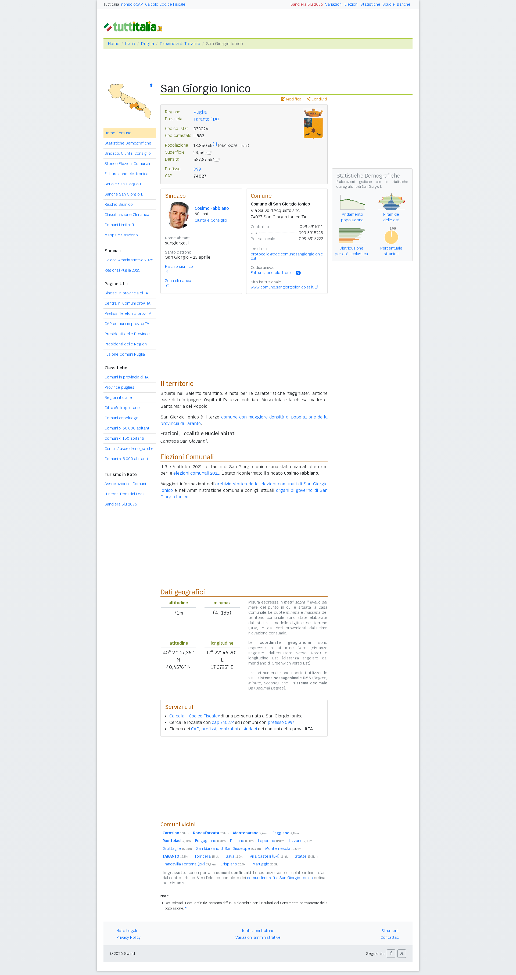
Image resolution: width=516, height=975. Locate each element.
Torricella (208, 856)
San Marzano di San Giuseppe (228, 848)
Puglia (147, 43)
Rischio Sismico (119, 204)
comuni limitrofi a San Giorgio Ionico (280, 877)
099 (197, 169)
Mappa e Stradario (121, 235)
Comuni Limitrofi (119, 224)
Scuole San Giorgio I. (123, 184)
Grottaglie (177, 848)
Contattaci (390, 937)
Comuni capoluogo (121, 418)
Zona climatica (178, 280)
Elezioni (351, 4)
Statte (306, 856)
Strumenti (391, 930)
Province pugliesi (120, 387)
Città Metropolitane (122, 407)
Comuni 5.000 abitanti (126, 458)
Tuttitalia (111, 4)
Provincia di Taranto (180, 43)
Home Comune (118, 133)
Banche (403, 4)
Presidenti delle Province (127, 333)
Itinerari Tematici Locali (125, 494)
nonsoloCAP (132, 4)
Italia (130, 43)
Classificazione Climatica (127, 214)
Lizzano (300, 840)
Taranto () (206, 119)
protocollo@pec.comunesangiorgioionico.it (287, 256)
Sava (235, 856)
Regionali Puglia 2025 (122, 270)
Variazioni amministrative (258, 937)
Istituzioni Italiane (258, 930)
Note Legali (126, 930)
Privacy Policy (128, 937)
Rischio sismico (179, 266)
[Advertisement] (244, 778)
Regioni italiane (118, 397)
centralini (228, 729)
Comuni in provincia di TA (127, 377)
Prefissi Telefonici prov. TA (128, 313)
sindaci (250, 729)
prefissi (208, 729)
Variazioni (333, 4)
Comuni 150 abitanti (124, 438)
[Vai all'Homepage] (135, 26)
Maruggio (267, 864)
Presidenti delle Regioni (126, 344)
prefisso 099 (280, 722)
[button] (391, 953)
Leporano (271, 840)
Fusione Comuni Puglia (125, 354)
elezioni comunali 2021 (196, 473)
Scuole (388, 4)
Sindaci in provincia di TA (126, 293)
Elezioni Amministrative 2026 (129, 260)
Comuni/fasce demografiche (129, 448)
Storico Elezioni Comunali (127, 163)
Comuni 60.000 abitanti (127, 428)
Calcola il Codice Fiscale (193, 716)
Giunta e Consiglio (211, 220)
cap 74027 (222, 722)
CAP (195, 729)
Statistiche (370, 4)
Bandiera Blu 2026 (307, 4)
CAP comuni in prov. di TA (127, 323)
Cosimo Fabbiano (212, 208)
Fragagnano (210, 840)
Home (113, 43)
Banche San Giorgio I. (124, 194)
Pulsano (242, 840)
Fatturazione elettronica (126, 173)
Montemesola (283, 848)
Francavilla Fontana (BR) (189, 864)
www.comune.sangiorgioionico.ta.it (282, 287)
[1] (215, 144)
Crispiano (234, 864)
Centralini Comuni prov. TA (127, 303)
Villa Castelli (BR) (270, 856)
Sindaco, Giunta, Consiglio (128, 153)
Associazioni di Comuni (125, 483)
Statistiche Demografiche (128, 143)
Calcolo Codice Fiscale (165, 4)
